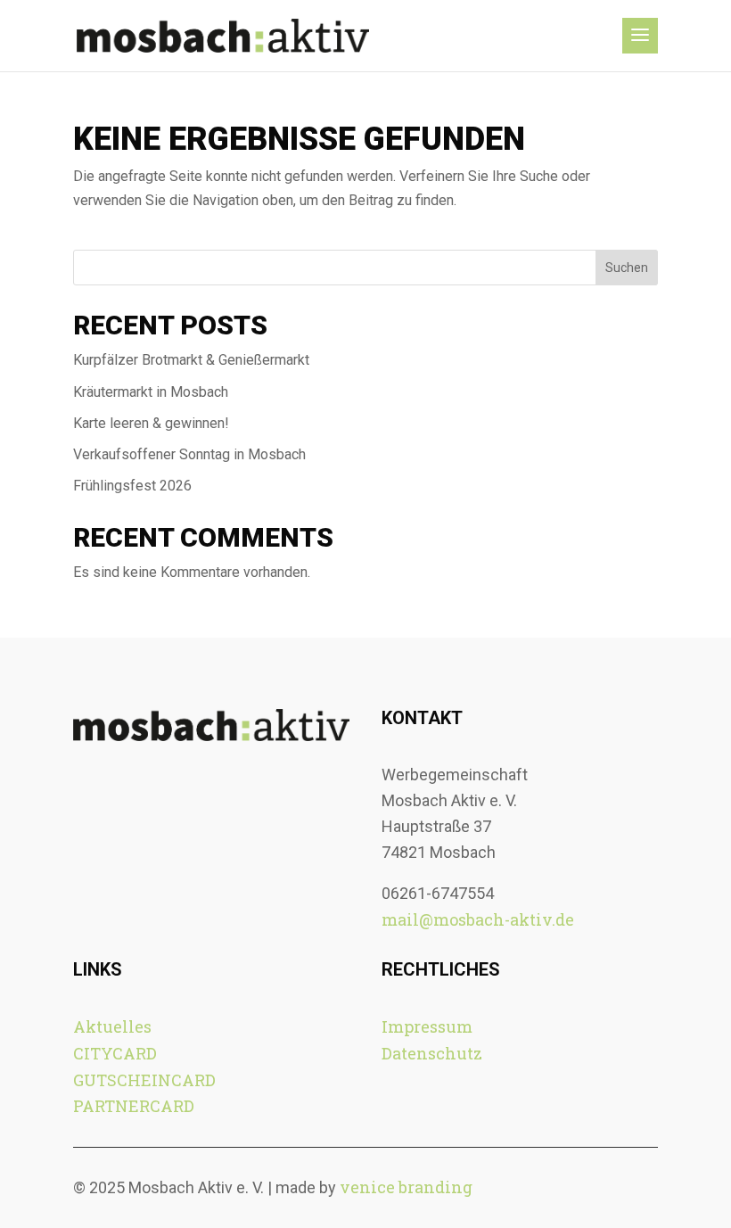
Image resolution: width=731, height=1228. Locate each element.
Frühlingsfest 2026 (132, 485)
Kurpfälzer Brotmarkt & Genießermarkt (193, 359)
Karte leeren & (151, 423)
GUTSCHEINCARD (144, 1080)
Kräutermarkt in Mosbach (150, 391)
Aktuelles (112, 1026)
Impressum (427, 1026)
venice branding (406, 1187)
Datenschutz (432, 1053)
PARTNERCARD (133, 1106)
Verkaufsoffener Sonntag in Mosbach (189, 454)
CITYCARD (115, 1053)
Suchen (626, 267)
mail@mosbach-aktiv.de (478, 919)
